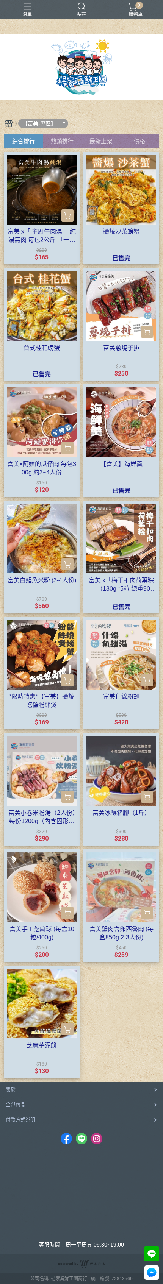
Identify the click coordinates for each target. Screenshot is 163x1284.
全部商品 (15, 1104)
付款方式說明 (20, 1119)
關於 (11, 1089)
